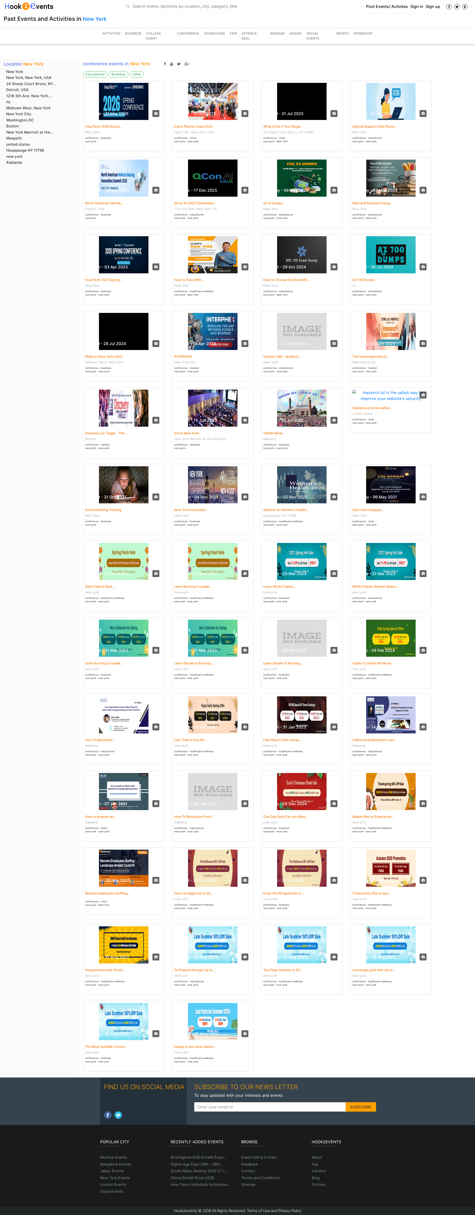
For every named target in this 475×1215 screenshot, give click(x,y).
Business (133, 33)
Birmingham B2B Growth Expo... (198, 1157)
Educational (95, 74)
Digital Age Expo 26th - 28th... (197, 1164)
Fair (233, 33)
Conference (188, 33)
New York (95, 19)
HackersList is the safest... (372, 408)
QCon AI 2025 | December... (195, 203)
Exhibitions (214, 33)
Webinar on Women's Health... (286, 510)
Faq (315, 1164)
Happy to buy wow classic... (195, 1047)
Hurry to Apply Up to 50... (193, 893)
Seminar (277, 33)
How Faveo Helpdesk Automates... (201, 1184)
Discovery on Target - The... (106, 433)
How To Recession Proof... (194, 816)
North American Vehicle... (104, 203)
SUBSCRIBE (361, 1106)
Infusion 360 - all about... (282, 356)
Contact (248, 1170)
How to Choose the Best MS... (286, 280)
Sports (342, 33)
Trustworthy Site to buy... (371, 893)
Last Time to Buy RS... (190, 740)
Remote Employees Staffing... (107, 893)
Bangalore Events (115, 1164)
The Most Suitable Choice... (106, 1047)
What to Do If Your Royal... (283, 126)
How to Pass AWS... (189, 280)
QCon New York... (188, 433)
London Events (113, 1184)
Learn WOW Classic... (279, 586)
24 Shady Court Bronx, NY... (31, 83)
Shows (295, 33)
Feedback (249, 1164)
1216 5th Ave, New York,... (29, 95)
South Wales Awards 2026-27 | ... (199, 1170)
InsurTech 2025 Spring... (103, 280)
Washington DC (20, 120)
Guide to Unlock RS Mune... (373, 663)
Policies (319, 1184)
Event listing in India (258, 1157)
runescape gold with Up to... (374, 970)
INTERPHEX (183, 356)
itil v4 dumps (273, 203)
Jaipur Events (112, 1170)
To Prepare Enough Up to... (194, 970)
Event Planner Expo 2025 (193, 126)
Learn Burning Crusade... (193, 586)
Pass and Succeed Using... (372, 203)
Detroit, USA (17, 89)
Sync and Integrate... (368, 510)
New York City (18, 114)
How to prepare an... (101, 816)
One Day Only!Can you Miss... (285, 816)
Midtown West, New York (28, 108)
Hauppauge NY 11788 (25, 150)
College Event (153, 35)
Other (136, 74)
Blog (316, 1177)
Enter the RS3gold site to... (283, 893)
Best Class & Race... (100, 586)
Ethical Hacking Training (103, 510)
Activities (111, 33)
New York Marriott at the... (29, 132)
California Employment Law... (374, 740)
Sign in (416, 6)
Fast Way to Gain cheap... (282, 740)
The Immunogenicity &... (370, 356)
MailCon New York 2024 (103, 356)
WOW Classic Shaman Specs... (375, 586)
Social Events (313, 35)
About (317, 1157)
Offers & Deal (249, 35)
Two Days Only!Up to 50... (283, 970)
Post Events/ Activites (387, 6)
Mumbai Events (113, 1157)
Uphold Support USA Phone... (375, 126)
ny (8, 101)
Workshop (363, 33)
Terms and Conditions (260, 1177)
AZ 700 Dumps (363, 280)
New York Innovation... (191, 510)
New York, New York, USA (29, 77)
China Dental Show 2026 (192, 1177)
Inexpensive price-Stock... (105, 970)
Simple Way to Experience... (373, 816)
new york (14, 156)
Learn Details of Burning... (194, 663)
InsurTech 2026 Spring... (103, 126)
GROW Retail (273, 433)
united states (18, 144)
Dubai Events (111, 1191)
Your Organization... (100, 740)
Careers (319, 1170)
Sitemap (248, 1184)
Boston (12, 126)
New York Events (115, 1177)
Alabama (14, 162)
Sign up (433, 6)
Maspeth (14, 138)
